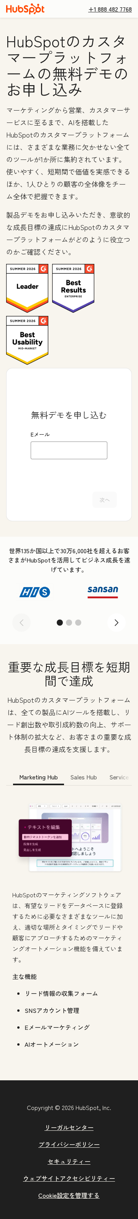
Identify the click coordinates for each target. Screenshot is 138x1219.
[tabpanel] (69, 925)
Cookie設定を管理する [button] (69, 1195)
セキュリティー (69, 1161)
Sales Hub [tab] (83, 776)
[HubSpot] (25, 9)
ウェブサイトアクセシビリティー (69, 1178)
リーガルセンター (69, 1127)
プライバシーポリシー (69, 1144)
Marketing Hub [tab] (38, 776)
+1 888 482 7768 (110, 8)
